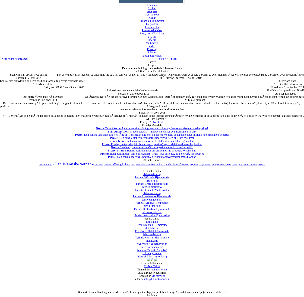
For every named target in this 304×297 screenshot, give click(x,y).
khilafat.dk (152, 223)
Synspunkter (152, 14)
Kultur (152, 17)
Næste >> (158, 122)
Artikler (152, 8)
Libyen (173, 58)
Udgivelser (152, 23)
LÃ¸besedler (152, 27)
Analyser (152, 11)
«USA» (261, 164)
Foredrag (152, 49)
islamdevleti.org (152, 236)
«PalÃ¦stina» (161, 165)
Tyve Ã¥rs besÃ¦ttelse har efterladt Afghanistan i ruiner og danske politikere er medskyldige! (152, 128)
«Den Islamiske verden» (73, 164)
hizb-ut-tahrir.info (152, 188)
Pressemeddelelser (152, 30)
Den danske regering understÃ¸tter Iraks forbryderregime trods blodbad (152, 156)
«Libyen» (108, 165)
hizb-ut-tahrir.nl (152, 207)
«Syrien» (194, 164)
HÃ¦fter (152, 39)
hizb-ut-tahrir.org (152, 176)
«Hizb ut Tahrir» (248, 164)
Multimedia (152, 42)
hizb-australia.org (152, 214)
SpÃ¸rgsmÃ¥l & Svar (152, 33)
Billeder (152, 52)
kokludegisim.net (152, 255)
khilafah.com (152, 230)
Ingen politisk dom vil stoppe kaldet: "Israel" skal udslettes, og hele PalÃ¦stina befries (152, 153)
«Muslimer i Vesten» (177, 164)
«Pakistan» (98, 165)
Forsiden (152, 5)
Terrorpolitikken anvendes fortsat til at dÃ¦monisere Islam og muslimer (152, 141)
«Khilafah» (45, 164)
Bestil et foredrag (152, 55)
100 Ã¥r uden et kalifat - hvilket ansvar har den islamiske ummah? (152, 131)
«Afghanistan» (205, 165)
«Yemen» (235, 165)
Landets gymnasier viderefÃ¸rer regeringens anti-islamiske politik (152, 147)
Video (152, 46)
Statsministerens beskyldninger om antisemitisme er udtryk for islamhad (152, 150)
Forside (161, 58)
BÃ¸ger (152, 36)
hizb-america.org (152, 195)
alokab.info (152, 242)
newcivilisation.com (152, 249)
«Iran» (133, 165)
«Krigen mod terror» (221, 164)
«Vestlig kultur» (121, 164)
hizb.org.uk (152, 182)
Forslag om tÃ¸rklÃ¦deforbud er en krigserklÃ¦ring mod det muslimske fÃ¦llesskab (152, 144)
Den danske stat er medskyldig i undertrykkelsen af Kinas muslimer (152, 137)
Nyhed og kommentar (152, 20)
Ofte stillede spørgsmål (15, 58)
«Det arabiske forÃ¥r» (145, 164)
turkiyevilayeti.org (152, 201)
